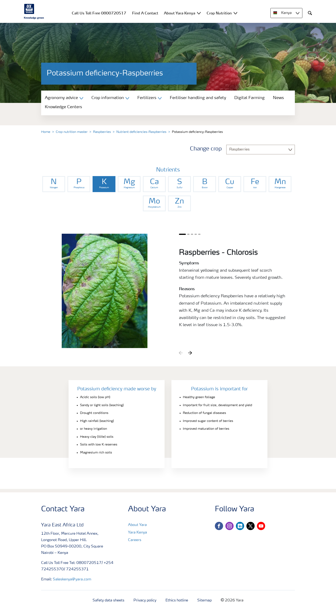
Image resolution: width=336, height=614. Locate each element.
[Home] (34, 11)
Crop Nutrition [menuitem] (219, 13)
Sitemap (204, 600)
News (278, 98)
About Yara (137, 525)
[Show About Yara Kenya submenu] (199, 13)
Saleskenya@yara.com (72, 579)
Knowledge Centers (63, 107)
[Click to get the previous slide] (181, 353)
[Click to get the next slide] (190, 353)
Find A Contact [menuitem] (145, 13)
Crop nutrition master (72, 132)
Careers (134, 540)
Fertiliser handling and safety (198, 98)
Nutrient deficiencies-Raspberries (141, 132)
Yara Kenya (137, 532)
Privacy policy (144, 600)
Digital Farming (249, 98)
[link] (53, 184)
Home (45, 132)
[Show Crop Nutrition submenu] (235, 13)
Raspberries (102, 132)
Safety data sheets (108, 600)
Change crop (206, 149)
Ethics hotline (176, 600)
